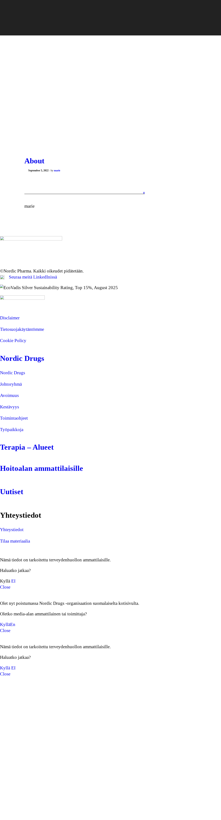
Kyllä (5, 624)
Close (5, 587)
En (12, 624)
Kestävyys (9, 406)
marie (57, 170)
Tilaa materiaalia (15, 541)
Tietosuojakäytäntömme (22, 329)
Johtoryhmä (11, 384)
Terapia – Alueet (27, 447)
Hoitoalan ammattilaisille (41, 468)
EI (13, 581)
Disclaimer (10, 317)
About (34, 161)
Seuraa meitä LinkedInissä (33, 277)
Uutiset (11, 491)
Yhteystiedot (12, 529)
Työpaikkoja (11, 429)
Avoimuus (9, 395)
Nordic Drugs (22, 358)
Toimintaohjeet (14, 418)
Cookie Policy (13, 340)
